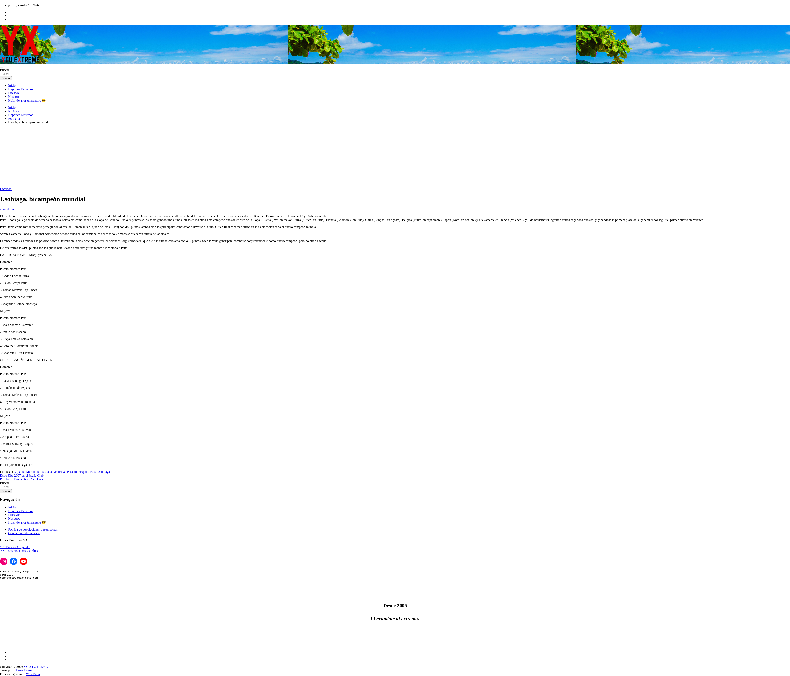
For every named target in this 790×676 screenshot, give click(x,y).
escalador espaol (77, 472)
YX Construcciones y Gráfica (19, 551)
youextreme (7, 209)
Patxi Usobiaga (100, 472)
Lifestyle (14, 93)
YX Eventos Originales (15, 547)
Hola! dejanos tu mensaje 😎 (27, 100)
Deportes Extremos (20, 89)
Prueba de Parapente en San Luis (21, 479)
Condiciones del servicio (24, 533)
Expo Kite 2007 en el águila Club (22, 475)
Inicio (12, 85)
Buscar (4, 70)
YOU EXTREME (36, 666)
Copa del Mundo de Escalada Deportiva (40, 472)
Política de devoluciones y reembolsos (33, 529)
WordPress (33, 674)
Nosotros (14, 96)
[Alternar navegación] (1, 67)
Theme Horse (23, 670)
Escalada (6, 189)
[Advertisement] (395, 156)
